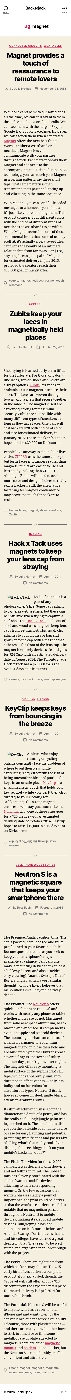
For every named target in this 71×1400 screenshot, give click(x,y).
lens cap (49, 679)
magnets (25, 1372)
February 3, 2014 (51, 907)
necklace (37, 280)
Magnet (10, 141)
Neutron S (41, 1004)
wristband (16, 285)
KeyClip (49, 783)
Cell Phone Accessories (35, 864)
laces (22, 510)
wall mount (49, 1372)
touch (60, 280)
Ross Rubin (24, 907)
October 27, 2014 (53, 347)
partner (50, 280)
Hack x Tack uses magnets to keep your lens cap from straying (35, 555)
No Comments (38, 583)
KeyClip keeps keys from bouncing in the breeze (35, 716)
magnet (25, 280)
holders (30, 1348)
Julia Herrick (22, 88)
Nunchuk (11, 811)
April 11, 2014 (52, 576)
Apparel (35, 304)
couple (13, 280)
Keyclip (43, 841)
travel (36, 1372)
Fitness (43, 698)
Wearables (53, 45)
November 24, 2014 (53, 88)
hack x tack (34, 679)
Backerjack (35, 8)
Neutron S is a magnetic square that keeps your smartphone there (35, 886)
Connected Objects (25, 45)
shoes (44, 510)
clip (23, 679)
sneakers (55, 510)
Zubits (35, 385)
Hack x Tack (36, 621)
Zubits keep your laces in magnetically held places (35, 325)
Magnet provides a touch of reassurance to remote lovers (35, 67)
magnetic (37, 1368)
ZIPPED (21, 457)
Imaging (35, 533)
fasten (13, 510)
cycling (20, 841)
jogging (32, 841)
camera (14, 679)
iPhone (13, 1368)
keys (52, 841)
